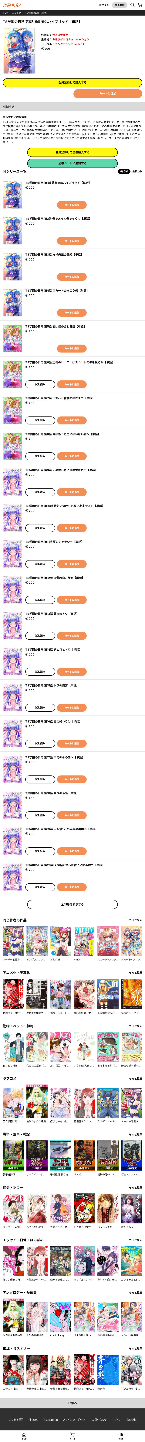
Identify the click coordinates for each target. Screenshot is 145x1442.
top (5, 12)
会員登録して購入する (72, 82)
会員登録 (120, 4)
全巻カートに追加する (72, 163)
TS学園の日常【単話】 (37, 12)
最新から (137, 171)
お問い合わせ (99, 1419)
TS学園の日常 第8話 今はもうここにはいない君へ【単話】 (63, 434)
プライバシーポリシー (75, 1419)
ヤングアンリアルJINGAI (70, 44)
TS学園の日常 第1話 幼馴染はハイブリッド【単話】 (58, 183)
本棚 (121, 1438)
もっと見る (135, 920)
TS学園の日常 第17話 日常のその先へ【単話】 (55, 757)
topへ (72, 1403)
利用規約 (33, 1419)
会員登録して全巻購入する (72, 152)
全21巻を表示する (72, 904)
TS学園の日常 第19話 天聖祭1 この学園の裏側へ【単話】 (61, 829)
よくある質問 (16, 1419)
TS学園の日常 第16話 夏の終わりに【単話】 (53, 721)
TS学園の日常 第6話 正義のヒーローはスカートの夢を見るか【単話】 (70, 362)
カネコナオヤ (60, 34)
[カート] (140, 5)
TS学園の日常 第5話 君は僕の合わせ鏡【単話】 (55, 326)
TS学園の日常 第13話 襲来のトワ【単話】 (52, 614)
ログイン (104, 4)
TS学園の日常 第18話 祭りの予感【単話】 (52, 793)
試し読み (40, 384)
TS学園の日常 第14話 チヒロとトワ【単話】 (53, 649)
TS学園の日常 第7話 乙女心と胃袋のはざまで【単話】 (60, 398)
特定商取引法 (50, 1419)
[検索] (132, 5)
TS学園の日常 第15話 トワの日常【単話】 (52, 685)
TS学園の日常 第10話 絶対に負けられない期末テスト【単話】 (65, 506)
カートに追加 (107, 93)
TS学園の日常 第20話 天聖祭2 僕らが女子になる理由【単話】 (65, 865)
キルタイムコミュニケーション (70, 39)
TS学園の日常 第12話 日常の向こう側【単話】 (55, 578)
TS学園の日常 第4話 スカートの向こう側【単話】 (57, 290)
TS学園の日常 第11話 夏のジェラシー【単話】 (54, 542)
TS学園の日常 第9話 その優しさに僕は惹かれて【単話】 (61, 470)
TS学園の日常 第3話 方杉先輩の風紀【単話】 (54, 254)
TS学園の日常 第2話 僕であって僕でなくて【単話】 (58, 218)
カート (72, 1438)
